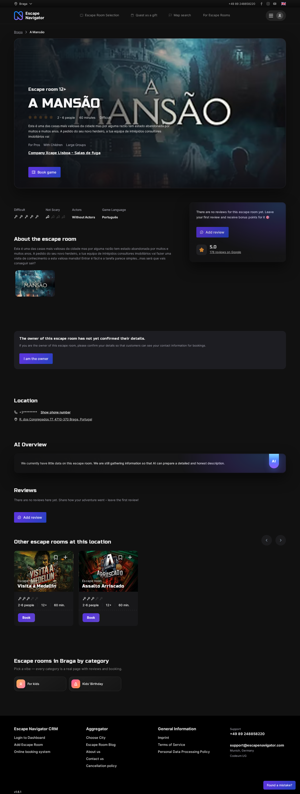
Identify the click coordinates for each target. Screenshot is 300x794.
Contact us (95, 759)
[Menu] (276, 15)
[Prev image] (266, 540)
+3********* (28, 412)
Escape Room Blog (101, 745)
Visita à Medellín (37, 586)
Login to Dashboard (29, 738)
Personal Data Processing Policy (184, 752)
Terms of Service (171, 745)
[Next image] (280, 540)
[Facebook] (262, 4)
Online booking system (32, 752)
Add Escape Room (28, 745)
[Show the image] (35, 284)
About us (93, 752)
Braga (18, 32)
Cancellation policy (101, 766)
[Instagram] (268, 4)
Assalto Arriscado (103, 586)
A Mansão (37, 32)
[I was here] (65, 557)
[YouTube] (275, 4)
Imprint (163, 738)
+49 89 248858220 (242, 3)
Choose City (96, 738)
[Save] (55, 557)
